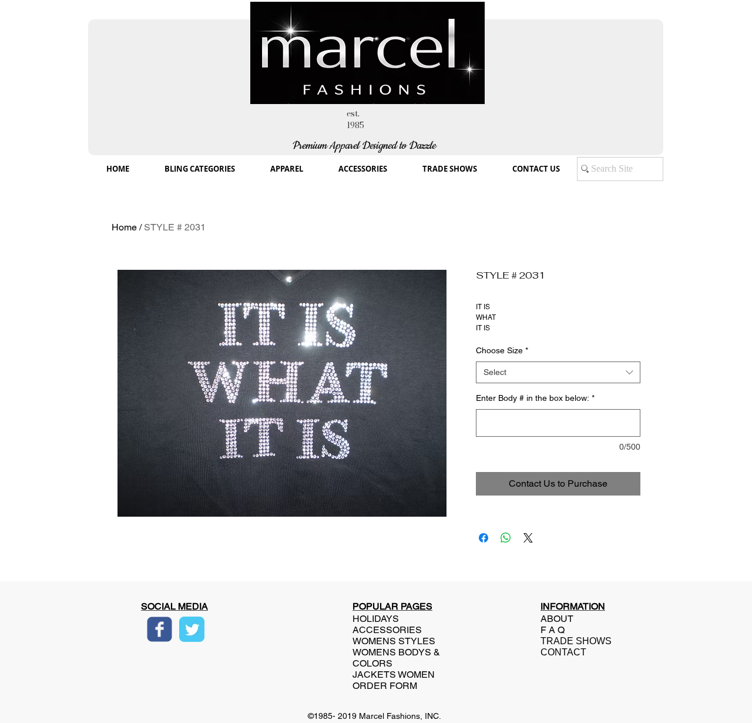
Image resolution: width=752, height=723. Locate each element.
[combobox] (558, 373)
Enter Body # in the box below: (535, 398)
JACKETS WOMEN (393, 674)
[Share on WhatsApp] (506, 538)
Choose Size (502, 350)
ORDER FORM (384, 685)
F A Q (552, 629)
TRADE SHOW (572, 641)
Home (124, 227)
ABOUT (556, 618)
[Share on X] (528, 538)
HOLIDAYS (375, 618)
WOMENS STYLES (393, 641)
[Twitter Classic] (191, 629)
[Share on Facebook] (483, 538)
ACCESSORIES (387, 629)
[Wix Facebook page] (159, 629)
